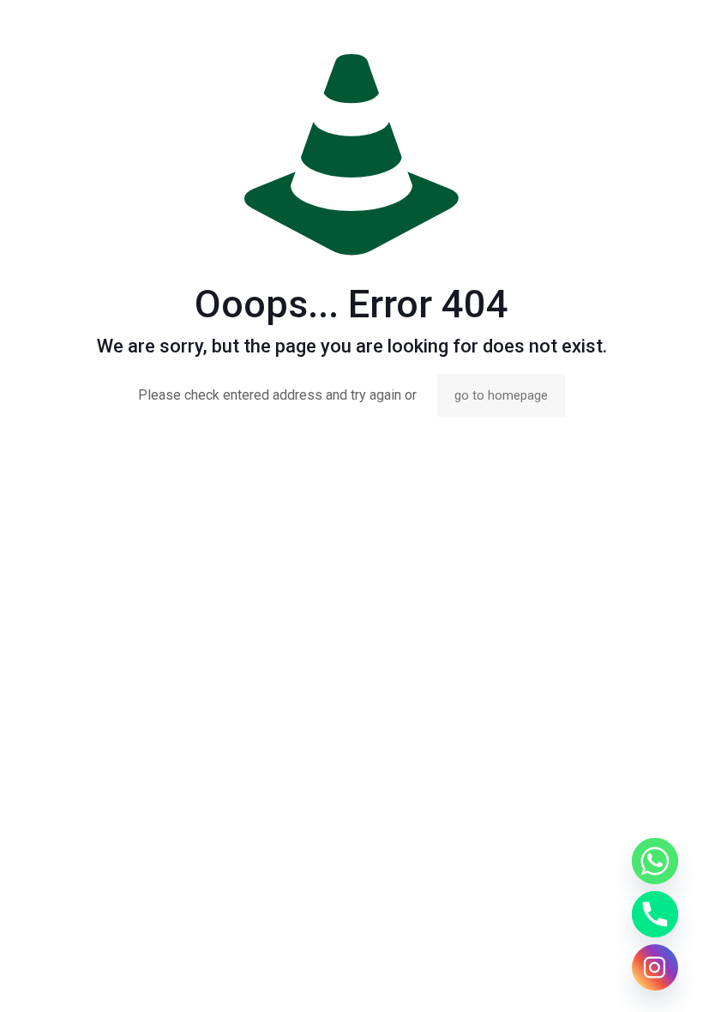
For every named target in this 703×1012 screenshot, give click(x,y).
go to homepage (501, 395)
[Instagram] (655, 967)
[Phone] (655, 914)
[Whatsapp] (655, 861)
